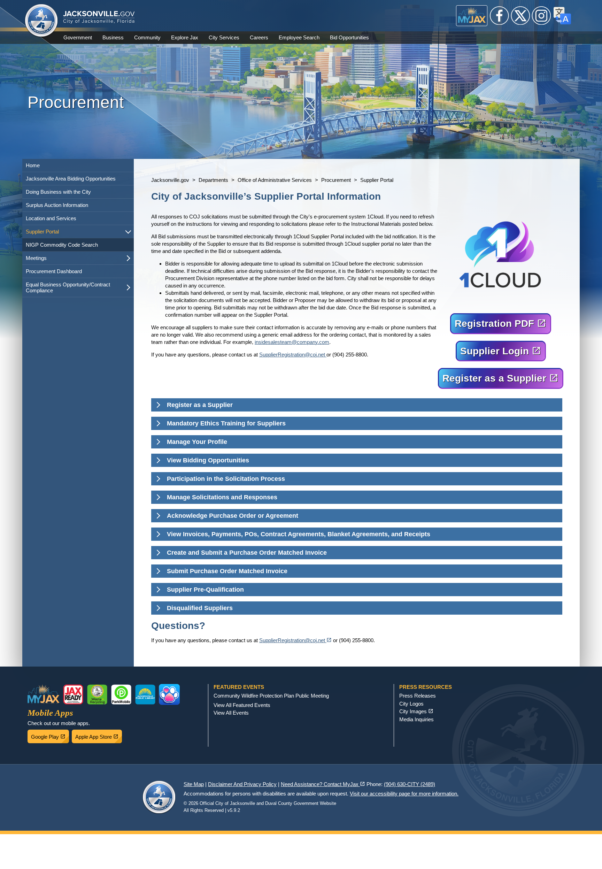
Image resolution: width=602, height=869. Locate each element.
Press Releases (417, 696)
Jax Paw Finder (169, 694)
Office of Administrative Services (275, 180)
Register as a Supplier (502, 376)
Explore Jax (184, 37)
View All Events (231, 713)
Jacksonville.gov (170, 180)
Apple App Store (98, 735)
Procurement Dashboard (54, 271)
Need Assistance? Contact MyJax (323, 784)
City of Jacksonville (41, 20)
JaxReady (73, 694)
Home (33, 165)
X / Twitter (520, 15)
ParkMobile (121, 694)
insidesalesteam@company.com (292, 342)
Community (147, 37)
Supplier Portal (42, 231)
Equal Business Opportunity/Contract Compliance (68, 287)
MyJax (471, 15)
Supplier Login (502, 349)
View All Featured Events (242, 705)
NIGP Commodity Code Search (62, 245)
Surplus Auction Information (57, 205)
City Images (416, 711)
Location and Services (51, 218)
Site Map (194, 784)
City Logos (411, 704)
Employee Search (299, 37)
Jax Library (145, 694)
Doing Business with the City (58, 192)
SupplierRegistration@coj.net (292, 354)
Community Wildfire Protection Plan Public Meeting (271, 696)
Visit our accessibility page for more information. (404, 794)
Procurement (336, 180)
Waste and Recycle (97, 694)
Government (77, 37)
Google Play (50, 735)
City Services (224, 37)
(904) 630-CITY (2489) (409, 784)
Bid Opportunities (349, 37)
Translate (562, 15)
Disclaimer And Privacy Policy (242, 784)
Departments (213, 180)
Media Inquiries (416, 719)
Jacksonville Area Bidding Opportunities (71, 179)
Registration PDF (502, 321)
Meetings (36, 258)
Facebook (499, 15)
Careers (259, 37)
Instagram (541, 15)
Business (113, 37)
